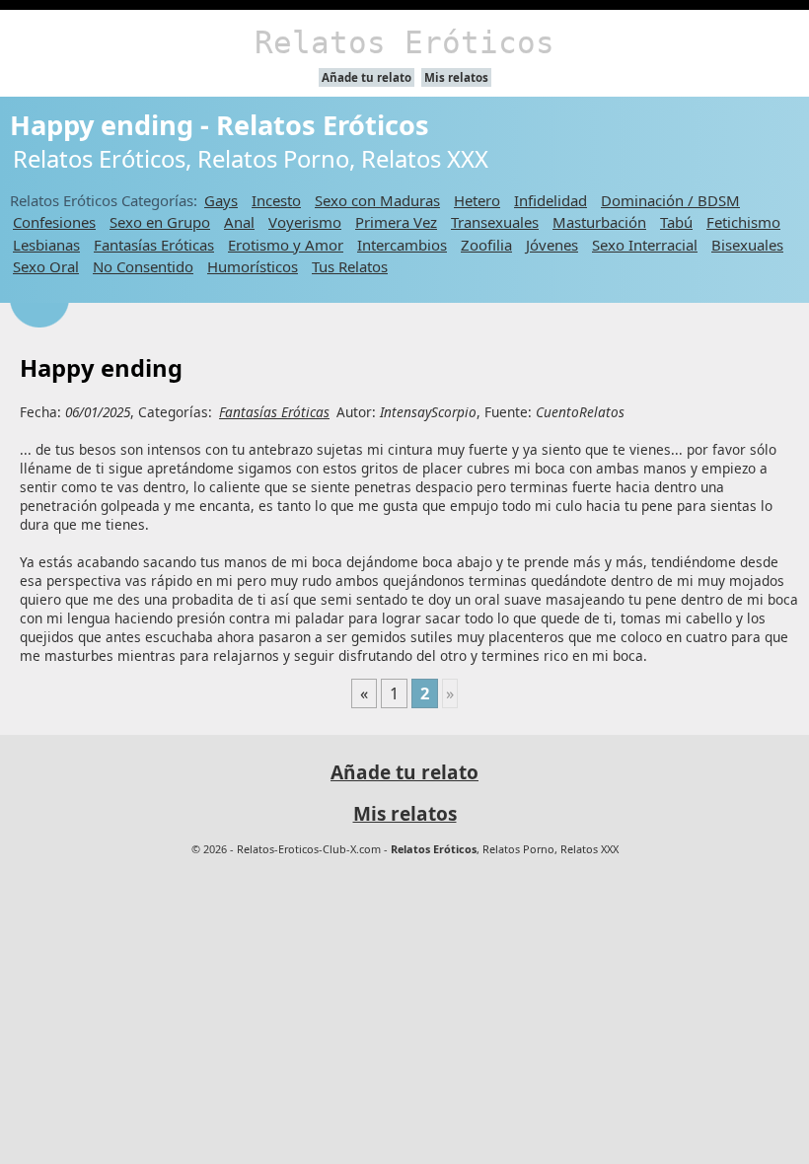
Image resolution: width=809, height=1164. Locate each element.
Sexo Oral (46, 266)
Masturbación (599, 222)
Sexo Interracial (645, 245)
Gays (221, 200)
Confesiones (54, 222)
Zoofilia (486, 245)
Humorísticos (252, 266)
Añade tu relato (366, 77)
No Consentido (143, 266)
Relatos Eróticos (404, 42)
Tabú (676, 222)
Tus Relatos (350, 266)
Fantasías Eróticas (154, 245)
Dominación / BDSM (670, 200)
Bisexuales (747, 245)
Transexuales (495, 222)
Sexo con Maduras (377, 200)
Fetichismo (743, 222)
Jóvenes (552, 245)
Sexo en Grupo (160, 222)
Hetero (477, 200)
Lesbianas (46, 245)
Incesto (276, 200)
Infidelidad (550, 200)
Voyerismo (304, 222)
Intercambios (402, 245)
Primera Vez (396, 222)
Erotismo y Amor (285, 245)
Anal (239, 222)
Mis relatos (456, 77)
